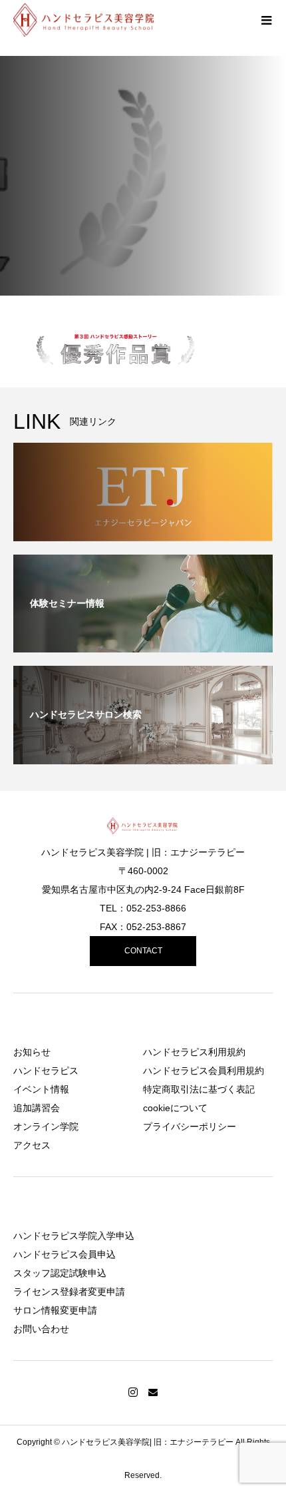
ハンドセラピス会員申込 (64, 1254)
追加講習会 (36, 1108)
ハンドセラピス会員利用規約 (203, 1070)
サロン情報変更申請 (55, 1310)
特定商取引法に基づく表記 (199, 1089)
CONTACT (143, 950)
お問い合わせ (41, 1329)
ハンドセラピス (45, 1070)
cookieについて (175, 1108)
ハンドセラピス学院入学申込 (73, 1235)
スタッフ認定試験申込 (59, 1273)
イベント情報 (41, 1089)
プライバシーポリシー (189, 1126)
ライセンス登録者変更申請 (69, 1291)
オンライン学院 (45, 1126)
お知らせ (32, 1052)
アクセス (32, 1145)
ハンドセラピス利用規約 (194, 1052)
